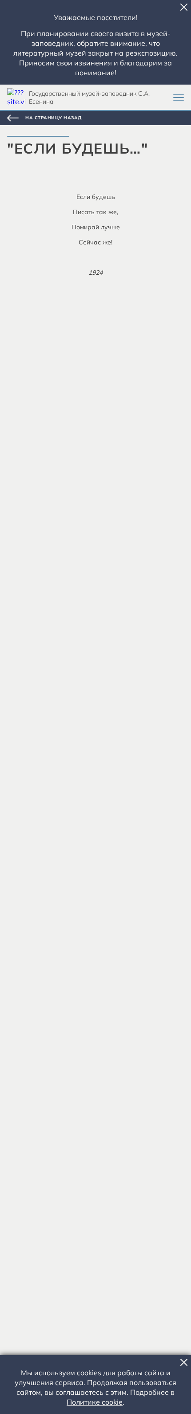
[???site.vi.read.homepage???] (16, 97)
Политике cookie (95, 1402)
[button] (183, 7)
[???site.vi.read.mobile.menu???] (178, 97)
